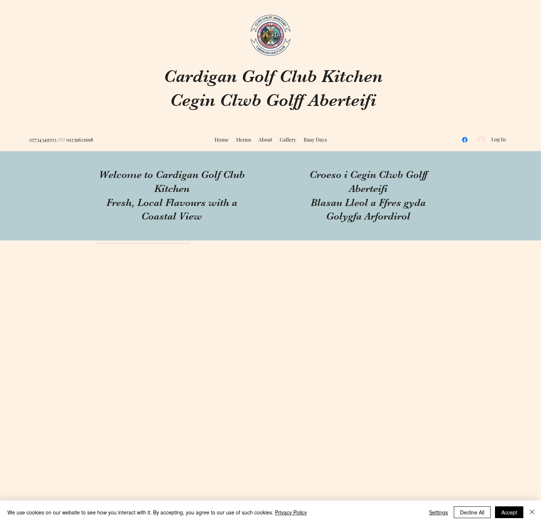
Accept (509, 512)
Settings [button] (438, 512)
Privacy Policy (291, 512)
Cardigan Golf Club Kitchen (273, 76)
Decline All (472, 512)
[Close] (532, 512)
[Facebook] (464, 139)
